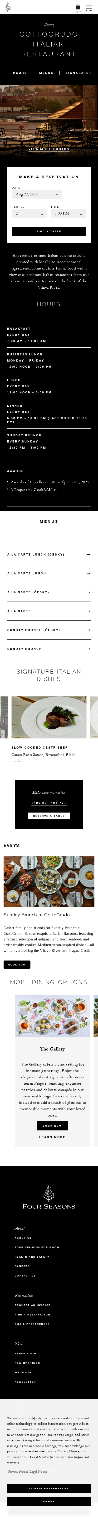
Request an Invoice (33, 1305)
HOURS (20, 73)
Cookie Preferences (49, 1488)
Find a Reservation (32, 1314)
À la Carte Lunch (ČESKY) (36, 554)
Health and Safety (32, 1256)
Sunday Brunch (24, 649)
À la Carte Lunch (26, 573)
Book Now (17, 964)
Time (55, 206)
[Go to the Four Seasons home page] (8, 7)
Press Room (26, 1353)
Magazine (23, 1372)
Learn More (52, 1137)
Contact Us (25, 1275)
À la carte (19, 611)
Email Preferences (32, 1324)
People (18, 206)
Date (16, 187)
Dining (49, 24)
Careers (22, 1266)
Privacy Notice (18, 1472)
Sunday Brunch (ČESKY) (33, 630)
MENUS (46, 73)
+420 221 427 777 (49, 803)
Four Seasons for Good (37, 1247)
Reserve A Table (49, 815)
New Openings (27, 1363)
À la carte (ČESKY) (28, 592)
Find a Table (49, 231)
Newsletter (25, 1381)
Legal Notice (38, 1472)
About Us (23, 1237)
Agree (49, 1501)
